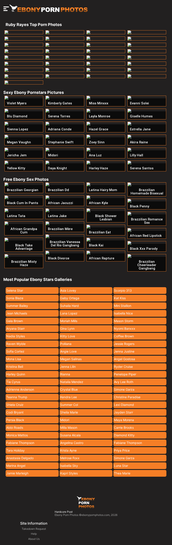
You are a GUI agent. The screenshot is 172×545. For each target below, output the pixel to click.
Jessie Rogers (124, 344)
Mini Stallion (122, 306)
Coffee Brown (124, 336)
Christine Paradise (127, 397)
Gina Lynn (67, 328)
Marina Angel (15, 465)
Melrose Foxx (70, 458)
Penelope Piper (125, 374)
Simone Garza (124, 389)
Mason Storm (123, 321)
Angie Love (68, 351)
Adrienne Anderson (20, 389)
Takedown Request (34, 528)
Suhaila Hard (69, 306)
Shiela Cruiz (15, 405)
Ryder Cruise (123, 366)
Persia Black (15, 420)
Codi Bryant (15, 412)
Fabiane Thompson (20, 443)
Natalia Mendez (71, 382)
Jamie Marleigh (17, 473)
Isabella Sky (69, 465)
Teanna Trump (16, 397)
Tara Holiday (15, 450)
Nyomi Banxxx (124, 328)
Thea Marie (122, 473)
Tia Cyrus (13, 382)
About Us (34, 539)
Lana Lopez (68, 313)
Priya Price (122, 450)
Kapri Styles (69, 473)
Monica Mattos (17, 435)
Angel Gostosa (124, 359)
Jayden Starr (123, 412)
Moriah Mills (68, 321)
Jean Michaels (16, 313)
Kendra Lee (68, 397)
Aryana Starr (15, 328)
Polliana (65, 344)
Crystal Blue (69, 389)
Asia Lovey (68, 290)
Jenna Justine (124, 351)
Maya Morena (124, 420)
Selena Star (14, 290)
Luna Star (121, 465)
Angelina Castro (71, 443)
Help (34, 533)
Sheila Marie (69, 412)
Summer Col (69, 405)
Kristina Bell (14, 366)
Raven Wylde (16, 344)
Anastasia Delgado (20, 458)
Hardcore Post (64, 511)
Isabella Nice (123, 313)
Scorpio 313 (123, 290)
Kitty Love (67, 336)
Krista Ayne (68, 450)
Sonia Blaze (14, 298)
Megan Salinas (71, 359)
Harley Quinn (15, 374)
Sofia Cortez (15, 351)
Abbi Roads (14, 427)
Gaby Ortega (69, 298)
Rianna (65, 374)
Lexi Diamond (124, 405)
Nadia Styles (15, 336)
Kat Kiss (120, 298)
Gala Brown (14, 321)
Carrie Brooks (124, 427)
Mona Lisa (13, 359)
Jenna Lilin (68, 366)
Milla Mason (68, 427)
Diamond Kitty (124, 435)
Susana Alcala (70, 435)
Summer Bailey (17, 306)
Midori (64, 420)
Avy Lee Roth (123, 382)
